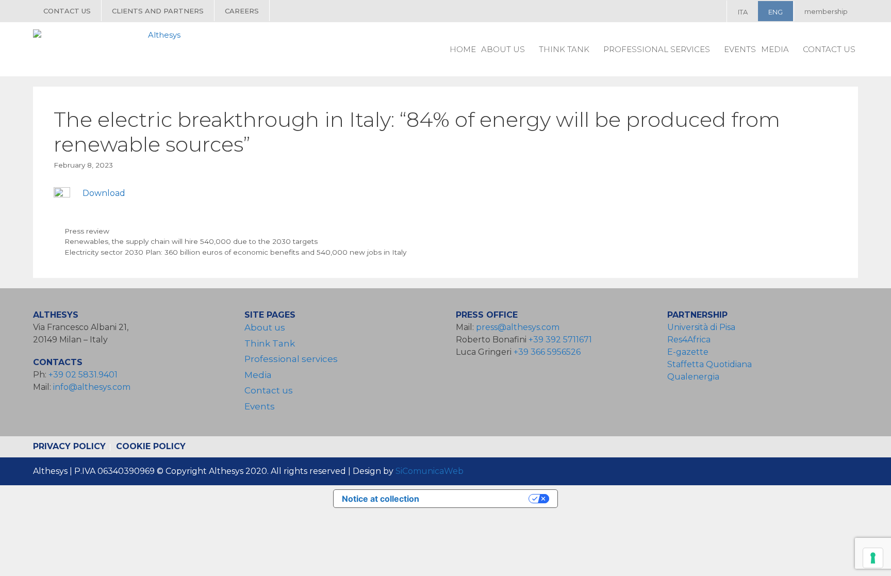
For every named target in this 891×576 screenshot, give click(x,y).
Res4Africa (691, 339)
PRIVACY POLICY (69, 446)
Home (463, 49)
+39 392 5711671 (560, 339)
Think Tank (564, 49)
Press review (86, 231)
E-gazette (687, 352)
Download (103, 193)
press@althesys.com (517, 327)
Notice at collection (380, 498)
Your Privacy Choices (479, 498)
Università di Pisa (701, 327)
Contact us (67, 11)
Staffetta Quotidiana (709, 364)
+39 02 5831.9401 (83, 375)
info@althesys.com (91, 387)
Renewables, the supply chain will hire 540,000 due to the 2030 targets (191, 241)
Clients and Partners (158, 11)
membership (826, 11)
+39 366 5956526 (547, 352)
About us (503, 49)
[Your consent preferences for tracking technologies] (873, 558)
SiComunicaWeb (429, 471)
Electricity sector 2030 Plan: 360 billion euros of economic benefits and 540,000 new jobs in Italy (235, 252)
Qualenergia (693, 377)
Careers (242, 11)
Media (775, 49)
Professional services (656, 49)
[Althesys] (109, 49)
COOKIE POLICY (151, 446)
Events (740, 49)
